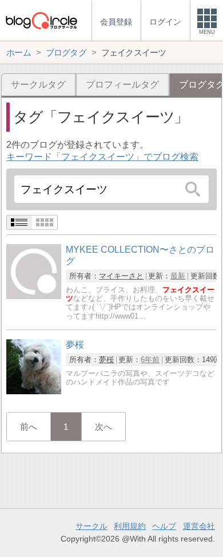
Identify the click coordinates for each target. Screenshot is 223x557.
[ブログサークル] (41, 20)
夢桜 (106, 359)
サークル (91, 526)
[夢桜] (33, 391)
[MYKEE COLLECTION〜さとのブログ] (33, 296)
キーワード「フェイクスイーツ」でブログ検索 (102, 157)
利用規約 (130, 526)
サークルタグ (38, 84)
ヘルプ (164, 526)
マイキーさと (121, 276)
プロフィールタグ (122, 84)
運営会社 (199, 526)
